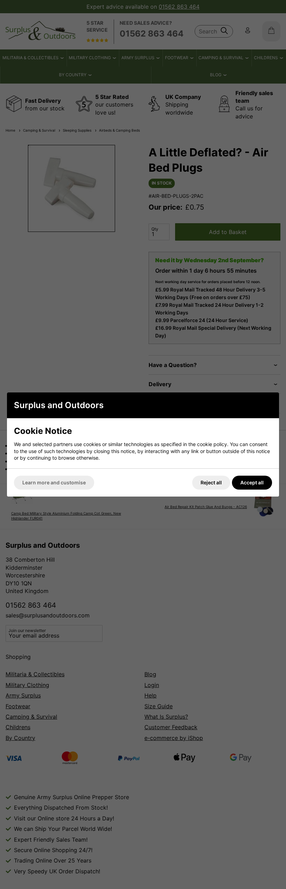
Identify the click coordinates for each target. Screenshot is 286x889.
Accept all (252, 482)
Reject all (211, 482)
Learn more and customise (54, 482)
